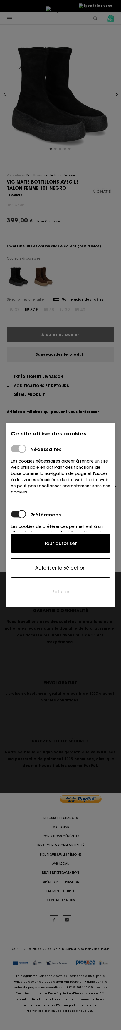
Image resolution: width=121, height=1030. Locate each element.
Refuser (60, 592)
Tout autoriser (60, 543)
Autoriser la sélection (60, 568)
